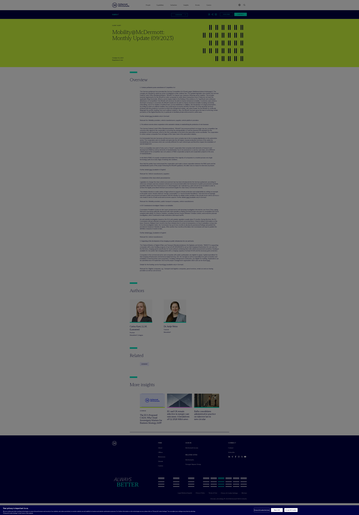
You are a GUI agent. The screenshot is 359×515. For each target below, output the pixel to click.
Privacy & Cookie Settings (261, 510)
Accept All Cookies (290, 510)
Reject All (277, 510)
